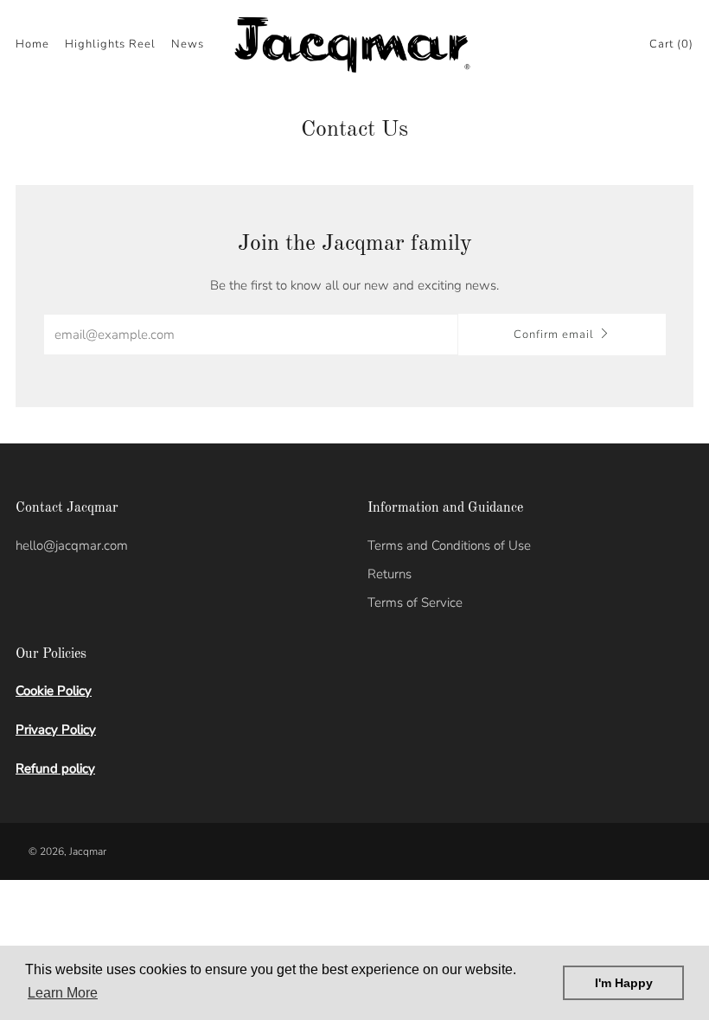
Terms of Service (415, 602)
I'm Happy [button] (624, 983)
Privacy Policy (56, 729)
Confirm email (554, 334)
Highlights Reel (110, 44)
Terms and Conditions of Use (449, 545)
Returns (389, 574)
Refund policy (55, 768)
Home (32, 44)
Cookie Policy (54, 690)
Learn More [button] (63, 992)
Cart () (671, 44)
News (187, 44)
